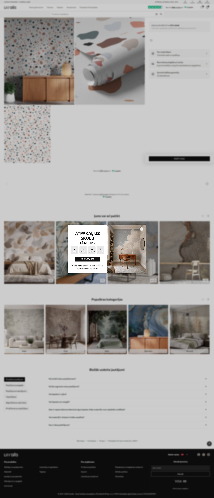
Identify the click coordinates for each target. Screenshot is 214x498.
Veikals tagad (87, 259)
